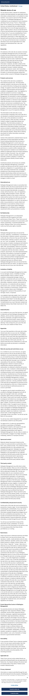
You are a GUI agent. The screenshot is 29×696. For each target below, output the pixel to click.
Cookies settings (14, 685)
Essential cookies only (14, 689)
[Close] (27, 677)
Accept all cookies (14, 693)
